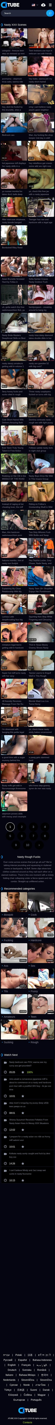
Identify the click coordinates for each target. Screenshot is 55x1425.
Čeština (28, 1395)
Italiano (9, 1375)
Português (36, 1400)
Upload (43, 4)
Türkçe (7, 1390)
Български (19, 1400)
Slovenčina (46, 1380)
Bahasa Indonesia (42, 1360)
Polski (18, 1355)
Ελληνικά (13, 1395)
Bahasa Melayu (27, 1375)
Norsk (26, 1385)
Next (39, 845)
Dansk (46, 1390)
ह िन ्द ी (44, 1355)
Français (26, 1365)
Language (36, 5)
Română (41, 1370)
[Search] (50, 13)
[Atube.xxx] (10, 5)
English (12, 1365)
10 (27, 845)
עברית (6, 1355)
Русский (8, 1360)
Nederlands (9, 1380)
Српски (14, 1385)
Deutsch (12, 1370)
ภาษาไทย (40, 1385)
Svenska (26, 1370)
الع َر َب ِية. (42, 1365)
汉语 (30, 1355)
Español (22, 1360)
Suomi (33, 1390)
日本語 (20, 1390)
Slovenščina (27, 1380)
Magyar (41, 1395)
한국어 (44, 1375)
